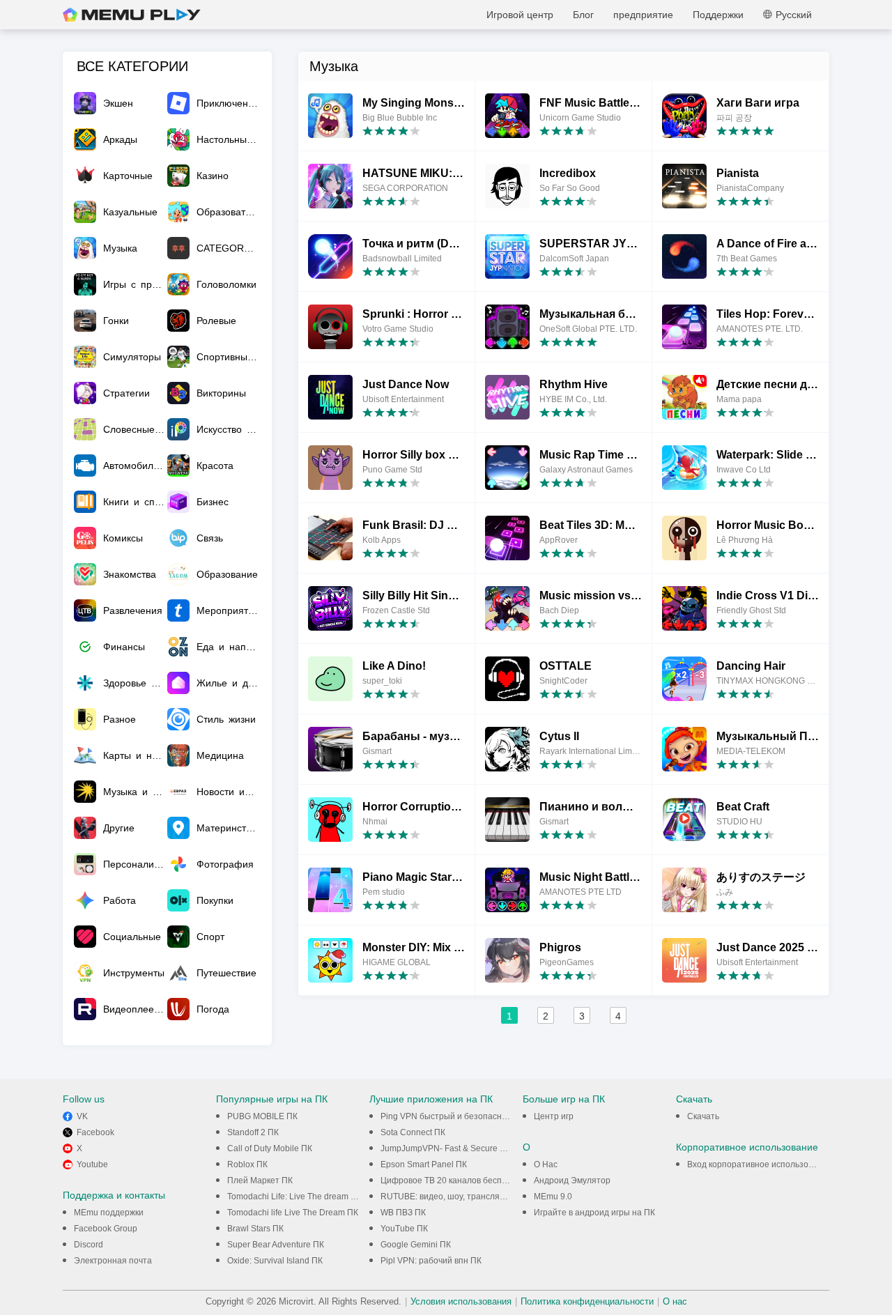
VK (82, 1116)
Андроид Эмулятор (572, 1180)
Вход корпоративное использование (759, 1164)
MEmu (132, 15)
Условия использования (461, 1301)
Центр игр (554, 1116)
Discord (88, 1244)
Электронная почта (113, 1261)
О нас (675, 1301)
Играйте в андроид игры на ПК (594, 1212)
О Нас (546, 1164)
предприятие (643, 14)
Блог (583, 14)
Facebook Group (105, 1228)
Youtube (92, 1164)
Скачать (703, 1116)
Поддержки (718, 14)
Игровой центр (519, 14)
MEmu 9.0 (553, 1196)
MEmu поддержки (109, 1212)
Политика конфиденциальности (587, 1301)
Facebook (95, 1132)
